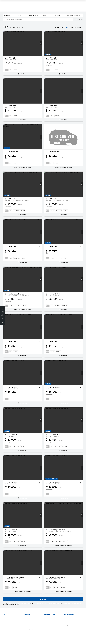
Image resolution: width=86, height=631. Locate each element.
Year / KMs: (57, 15)
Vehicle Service (47, 617)
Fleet (65, 619)
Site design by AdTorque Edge (30, 629)
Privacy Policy (67, 625)
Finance (25, 621)
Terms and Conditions (69, 623)
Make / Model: (32, 15)
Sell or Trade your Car (29, 619)
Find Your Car (27, 617)
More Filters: (70, 15)
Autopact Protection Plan (50, 621)
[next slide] (41, 43)
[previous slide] (4, 43)
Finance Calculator (28, 623)
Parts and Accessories (49, 619)
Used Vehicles (6, 621)
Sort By (68, 27)
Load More (43, 599)
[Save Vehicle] (39, 59)
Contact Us (66, 617)
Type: (18, 15)
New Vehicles (6, 617)
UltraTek (66, 621)
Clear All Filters (79, 19)
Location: (6, 15)
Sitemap (22, 629)
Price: (43, 15)
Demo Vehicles (7, 619)
